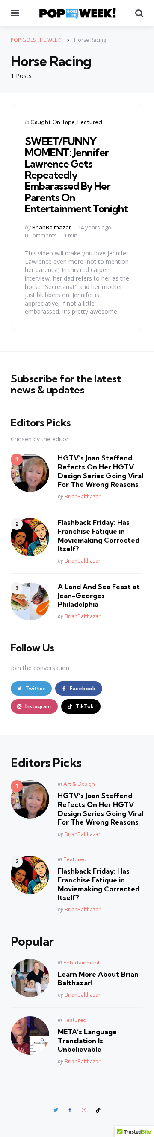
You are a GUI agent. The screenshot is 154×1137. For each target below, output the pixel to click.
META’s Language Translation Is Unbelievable (87, 1040)
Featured (89, 122)
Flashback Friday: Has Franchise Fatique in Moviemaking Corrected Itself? (98, 535)
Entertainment (81, 962)
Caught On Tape (52, 122)
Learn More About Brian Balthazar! (98, 978)
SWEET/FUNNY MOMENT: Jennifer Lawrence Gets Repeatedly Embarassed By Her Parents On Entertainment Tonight (76, 175)
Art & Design (79, 784)
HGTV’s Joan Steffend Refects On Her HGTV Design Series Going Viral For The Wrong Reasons (100, 471)
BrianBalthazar (51, 227)
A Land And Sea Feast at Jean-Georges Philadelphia (99, 595)
